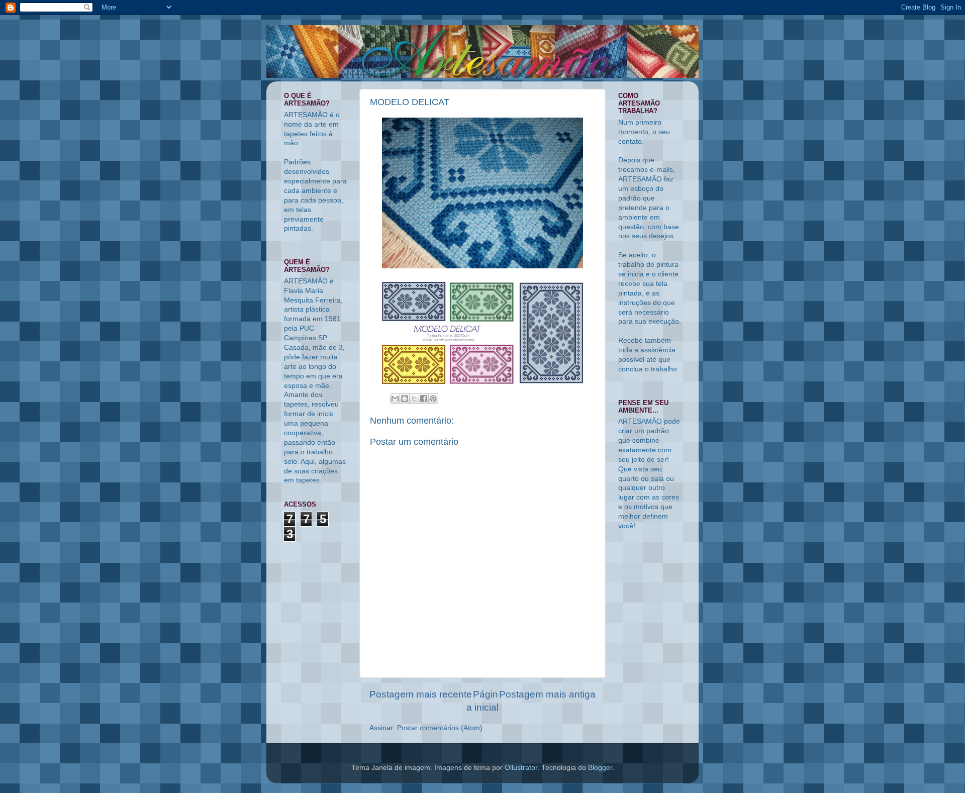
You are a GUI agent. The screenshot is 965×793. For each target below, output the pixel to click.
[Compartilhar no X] (414, 398)
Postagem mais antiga (547, 694)
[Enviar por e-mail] (395, 398)
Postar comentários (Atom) (439, 728)
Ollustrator (521, 767)
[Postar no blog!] (405, 398)
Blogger (600, 767)
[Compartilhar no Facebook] (424, 398)
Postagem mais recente (420, 694)
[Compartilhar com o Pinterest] (433, 398)
